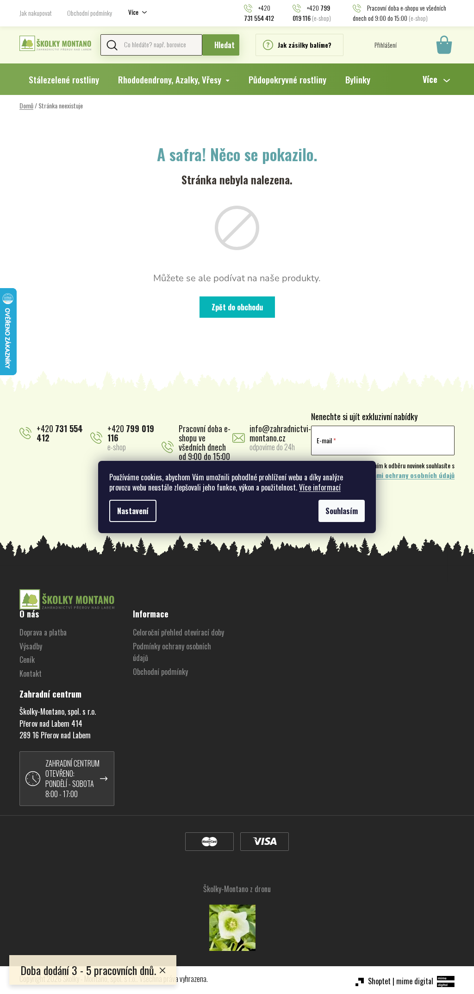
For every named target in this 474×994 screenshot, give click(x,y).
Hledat (224, 44)
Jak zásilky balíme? (304, 45)
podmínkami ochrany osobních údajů (401, 475)
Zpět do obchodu (237, 307)
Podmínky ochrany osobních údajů (172, 652)
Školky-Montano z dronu (237, 888)
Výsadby (30, 646)
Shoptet (379, 981)
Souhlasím (341, 510)
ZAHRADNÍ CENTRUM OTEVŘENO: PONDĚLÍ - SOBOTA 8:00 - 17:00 (72, 778)
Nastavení (133, 510)
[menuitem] (63, 79)
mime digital (414, 981)
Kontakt (30, 673)
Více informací (320, 487)
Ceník (27, 659)
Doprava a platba (43, 632)
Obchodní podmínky (89, 13)
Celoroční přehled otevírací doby (178, 632)
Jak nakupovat (35, 13)
